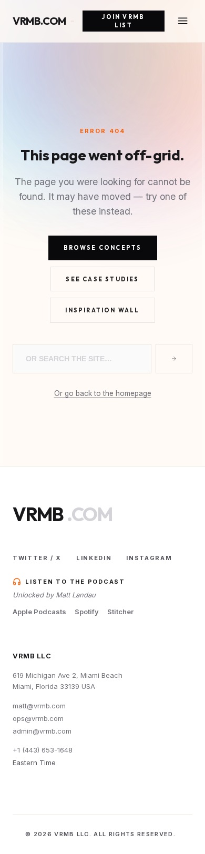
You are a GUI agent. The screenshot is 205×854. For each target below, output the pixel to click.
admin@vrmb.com (42, 731)
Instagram (149, 558)
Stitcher (120, 611)
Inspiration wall (102, 310)
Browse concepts (103, 247)
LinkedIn (93, 558)
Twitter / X (37, 558)
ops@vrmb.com (38, 718)
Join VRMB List (123, 21)
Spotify (87, 611)
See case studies (102, 279)
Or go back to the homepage (102, 393)
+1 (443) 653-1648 (43, 750)
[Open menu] (182, 20)
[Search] (174, 358)
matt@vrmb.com (39, 706)
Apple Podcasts (39, 611)
